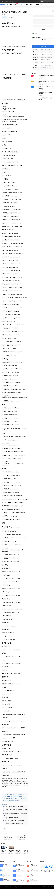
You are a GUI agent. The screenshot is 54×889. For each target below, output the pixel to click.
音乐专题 (43, 49)
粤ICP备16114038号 (17, 887)
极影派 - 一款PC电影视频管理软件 (12, 817)
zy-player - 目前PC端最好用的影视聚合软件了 (14, 823)
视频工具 (43, 51)
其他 (41, 4)
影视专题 (44, 62)
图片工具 (43, 57)
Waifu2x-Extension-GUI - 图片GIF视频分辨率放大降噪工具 (8, 837)
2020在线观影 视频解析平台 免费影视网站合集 (14, 820)
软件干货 (43, 54)
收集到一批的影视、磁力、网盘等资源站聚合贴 (14, 806)
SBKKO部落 (9, 887)
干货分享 (4, 17)
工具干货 (20, 4)
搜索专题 (43, 65)
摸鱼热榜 (44, 39)
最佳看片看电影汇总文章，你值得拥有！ (15, 796)
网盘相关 (42, 59)
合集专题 (42, 67)
